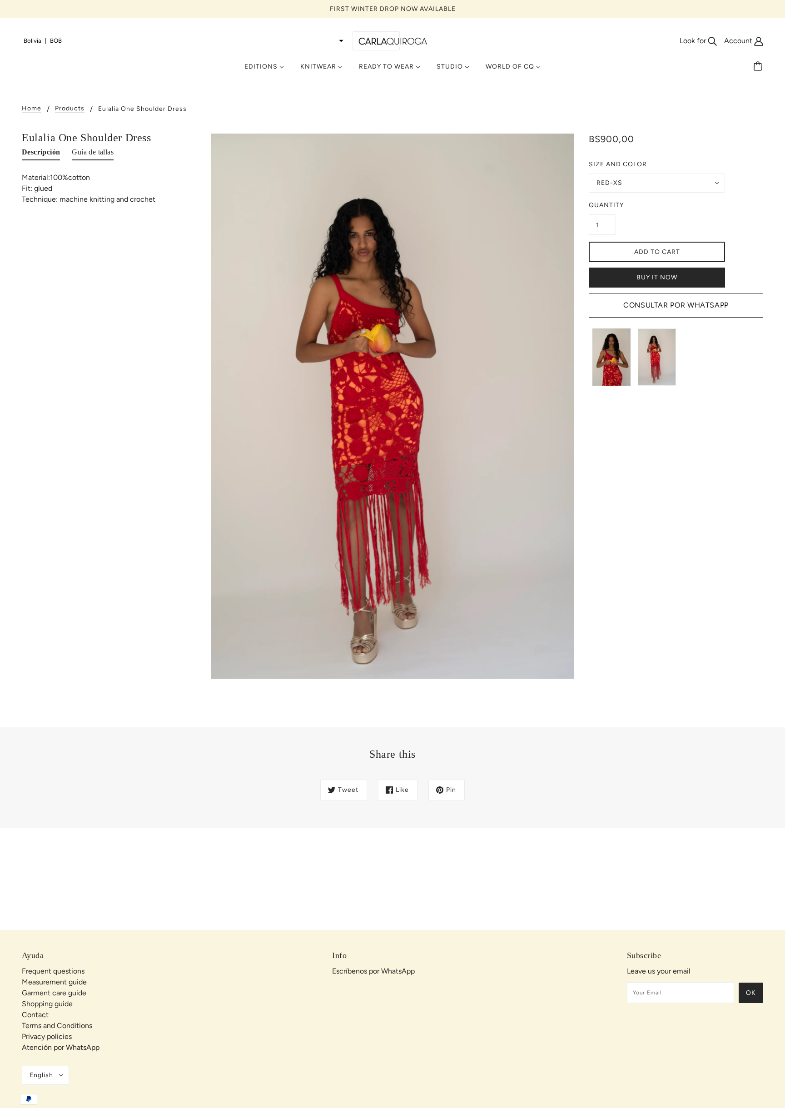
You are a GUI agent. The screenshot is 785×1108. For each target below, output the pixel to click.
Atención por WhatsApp (60, 1047)
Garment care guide (54, 993)
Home (31, 108)
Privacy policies (47, 1036)
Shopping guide (47, 1003)
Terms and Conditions (57, 1025)
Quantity (602, 205)
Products (69, 108)
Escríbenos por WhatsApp (373, 971)
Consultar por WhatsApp (676, 305)
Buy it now (656, 277)
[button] (183, 41)
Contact (35, 1014)
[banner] (392, 40)
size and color (618, 164)
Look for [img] (694, 40)
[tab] (41, 153)
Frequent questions (53, 971)
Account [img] (739, 40)
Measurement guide (54, 982)
